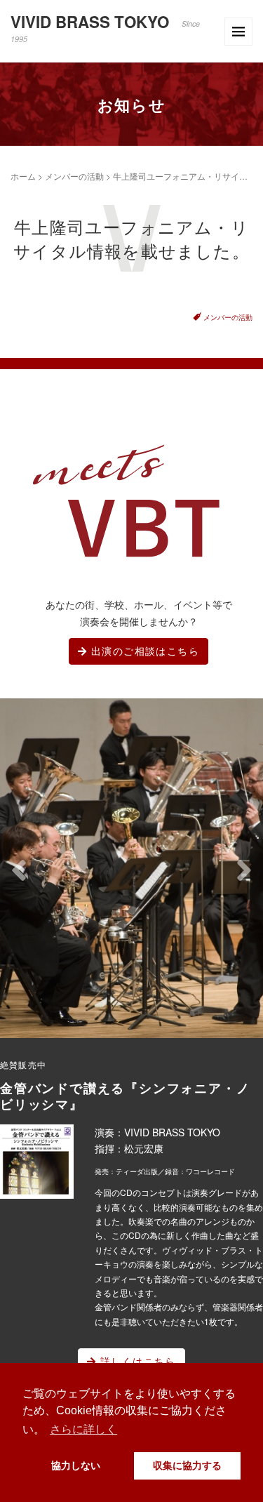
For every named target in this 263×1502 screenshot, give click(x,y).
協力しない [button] (75, 1465)
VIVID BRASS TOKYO (105, 27)
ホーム (23, 176)
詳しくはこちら (136, 1361)
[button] (19, 869)
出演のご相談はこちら (143, 651)
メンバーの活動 (74, 176)
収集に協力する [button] (187, 1465)
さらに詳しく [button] (83, 1429)
